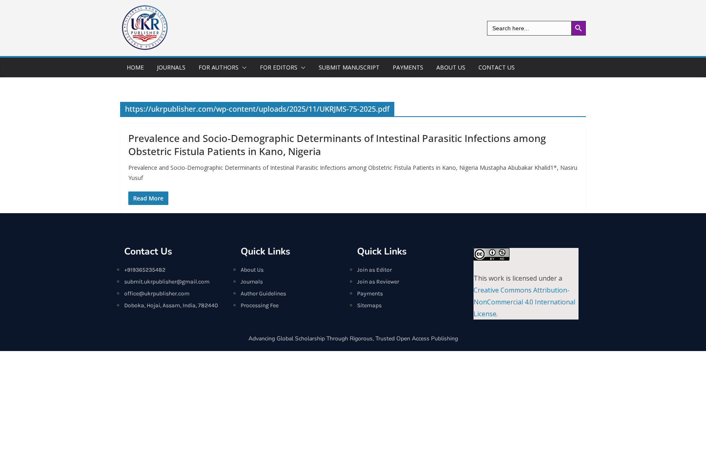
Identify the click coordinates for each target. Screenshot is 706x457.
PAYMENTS (408, 67)
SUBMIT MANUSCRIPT (349, 67)
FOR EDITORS (278, 67)
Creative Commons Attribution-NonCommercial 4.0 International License (524, 302)
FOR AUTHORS (219, 67)
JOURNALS (171, 67)
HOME (135, 67)
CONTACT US (496, 67)
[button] (243, 67)
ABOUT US (450, 67)
